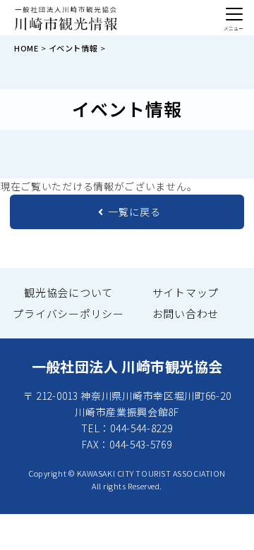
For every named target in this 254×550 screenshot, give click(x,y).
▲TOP (219, 524)
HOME (26, 48)
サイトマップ (185, 292)
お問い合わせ (185, 313)
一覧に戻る (134, 211)
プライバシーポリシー (68, 313)
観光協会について (68, 292)
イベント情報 (73, 48)
